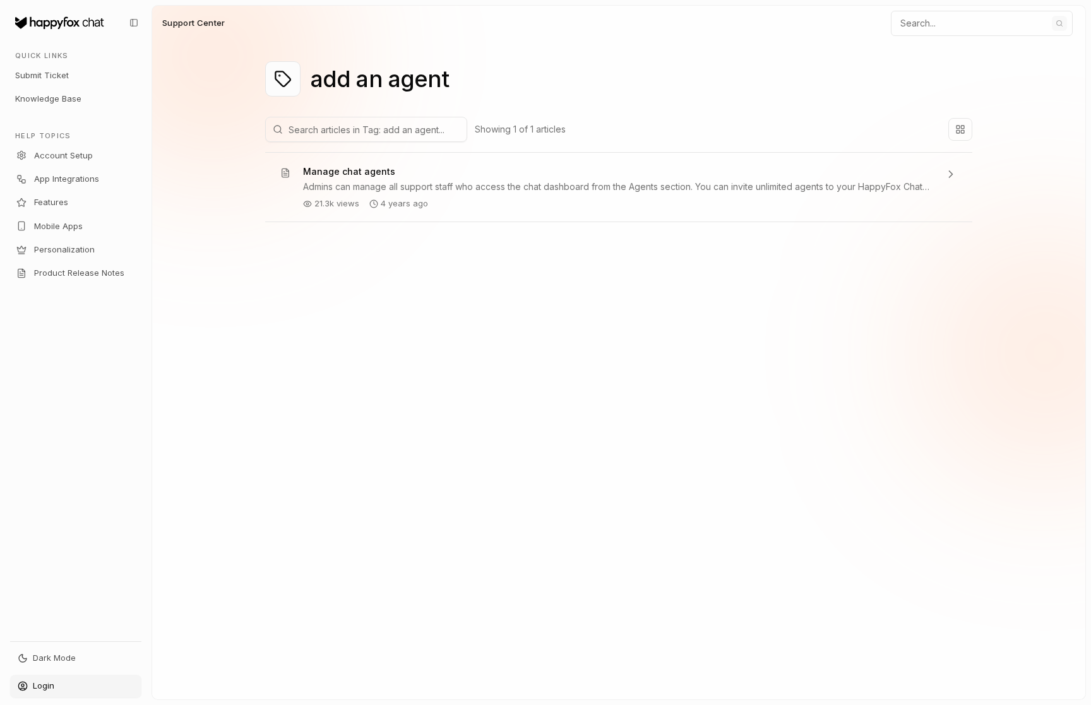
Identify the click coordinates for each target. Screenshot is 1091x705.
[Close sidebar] (133, 22)
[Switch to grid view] (960, 129)
